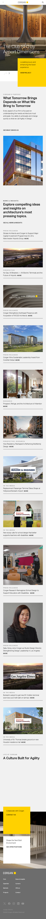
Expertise (6, 883)
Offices (18, 888)
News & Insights (20, 879)
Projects (5, 892)
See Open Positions (14, 847)
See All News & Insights (12, 223)
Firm (4, 879)
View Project (25, 73)
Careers (18, 883)
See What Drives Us (11, 130)
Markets (5, 888)
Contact (18, 892)
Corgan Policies (8, 909)
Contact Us (11, 815)
